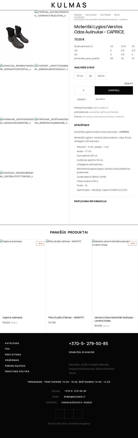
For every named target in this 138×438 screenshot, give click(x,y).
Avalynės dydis (84, 67)
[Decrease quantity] (76, 90)
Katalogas (91, 15)
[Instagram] (69, 413)
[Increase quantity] (91, 90)
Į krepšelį (113, 90)
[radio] (79, 76)
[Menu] (7, 5)
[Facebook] (59, 413)
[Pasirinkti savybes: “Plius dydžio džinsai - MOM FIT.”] (89, 308)
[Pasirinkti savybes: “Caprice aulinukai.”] (43, 308)
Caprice (119, 116)
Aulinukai (79, 17)
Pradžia (78, 15)
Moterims (105, 15)
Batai (117, 15)
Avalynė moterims (104, 116)
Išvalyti (129, 83)
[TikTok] (78, 413)
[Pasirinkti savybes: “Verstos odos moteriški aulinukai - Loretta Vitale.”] (135, 308)
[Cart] (131, 5)
